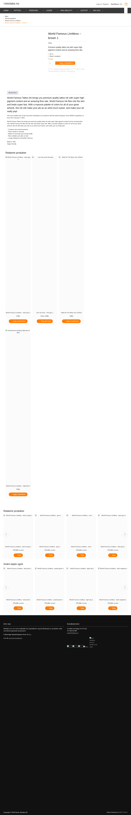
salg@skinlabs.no (72, 633)
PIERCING (33, 10)
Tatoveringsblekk (10, 18)
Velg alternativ (46, 321)
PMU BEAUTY (66, 10)
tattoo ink (63, 71)
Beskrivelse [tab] (13, 92)
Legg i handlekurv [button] (19, 321)
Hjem (6, 16)
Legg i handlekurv (66, 63)
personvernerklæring (15, 638)
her (30, 634)
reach (82, 69)
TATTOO (17, 10)
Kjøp (19, 555)
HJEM (5, 10)
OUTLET (84, 10)
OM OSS (96, 10)
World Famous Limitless (12, 20)
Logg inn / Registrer (102, 4)
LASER (49, 10)
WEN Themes (123, 812)
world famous (71, 71)
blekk (78, 69)
